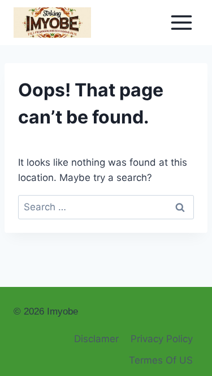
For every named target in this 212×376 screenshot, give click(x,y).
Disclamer (96, 338)
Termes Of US (161, 360)
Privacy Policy (162, 338)
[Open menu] (181, 22)
